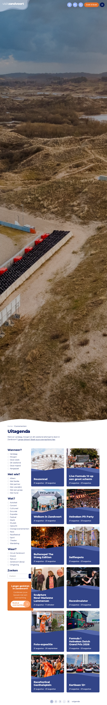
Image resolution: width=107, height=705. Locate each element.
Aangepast (14, 468)
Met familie (14, 481)
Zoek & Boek (91, 5)
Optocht (13, 526)
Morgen (13, 457)
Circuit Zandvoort (17, 553)
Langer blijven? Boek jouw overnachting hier (36, 440)
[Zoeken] (80, 4)
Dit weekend (15, 463)
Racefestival (15, 535)
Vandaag (13, 454)
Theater (13, 540)
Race (12, 532)
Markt (12, 520)
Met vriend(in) (16, 487)
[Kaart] (69, 4)
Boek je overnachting (18, 604)
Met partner (15, 484)
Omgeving (14, 565)
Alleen (12, 478)
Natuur (13, 559)
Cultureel (14, 508)
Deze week (14, 460)
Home (10, 426)
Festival (13, 517)
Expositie (13, 514)
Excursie (13, 511)
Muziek (13, 523)
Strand (13, 556)
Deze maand (15, 466)
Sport (12, 537)
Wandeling (14, 543)
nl (75, 5)
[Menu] (102, 4)
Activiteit (13, 503)
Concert (13, 505)
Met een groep (16, 490)
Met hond (14, 493)
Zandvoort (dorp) (17, 562)
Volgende (76, 701)
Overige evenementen (19, 529)
